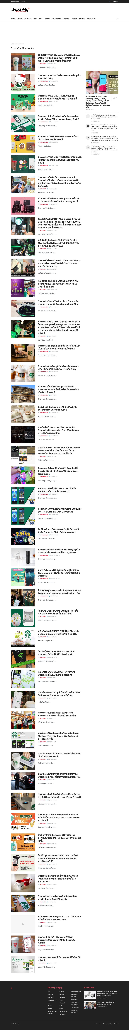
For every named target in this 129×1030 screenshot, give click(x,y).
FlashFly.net (18, 1024)
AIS (49, 992)
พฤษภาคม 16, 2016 (52, 616)
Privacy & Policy (107, 1024)
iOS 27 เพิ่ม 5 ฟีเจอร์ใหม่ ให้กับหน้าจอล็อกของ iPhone (106, 1003)
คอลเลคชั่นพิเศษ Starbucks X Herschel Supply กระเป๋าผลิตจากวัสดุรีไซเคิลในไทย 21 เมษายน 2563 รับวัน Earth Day (59, 263)
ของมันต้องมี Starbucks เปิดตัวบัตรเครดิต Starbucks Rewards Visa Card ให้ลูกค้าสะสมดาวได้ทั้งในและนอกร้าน (58, 430)
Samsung (28, 19)
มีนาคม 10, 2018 (54, 371)
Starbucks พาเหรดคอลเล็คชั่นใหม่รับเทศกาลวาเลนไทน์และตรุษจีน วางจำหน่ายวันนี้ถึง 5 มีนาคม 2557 (58, 878)
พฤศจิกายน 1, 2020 (52, 230)
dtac (49, 1003)
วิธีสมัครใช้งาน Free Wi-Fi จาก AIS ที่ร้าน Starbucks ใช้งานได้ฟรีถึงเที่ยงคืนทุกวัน (56, 653)
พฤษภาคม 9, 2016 (52, 657)
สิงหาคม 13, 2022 (54, 101)
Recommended (76, 992)
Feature (50, 1009)
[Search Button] (117, 18)
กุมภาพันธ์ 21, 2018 (54, 412)
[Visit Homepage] (20, 10)
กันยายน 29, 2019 (54, 307)
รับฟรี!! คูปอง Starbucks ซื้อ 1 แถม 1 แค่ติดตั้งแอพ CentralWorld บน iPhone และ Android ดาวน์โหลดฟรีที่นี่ (58, 858)
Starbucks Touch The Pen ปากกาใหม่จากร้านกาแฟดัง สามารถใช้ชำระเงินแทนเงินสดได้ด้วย (58, 303)
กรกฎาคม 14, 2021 (52, 189)
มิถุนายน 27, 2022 (54, 122)
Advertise (98, 1024)
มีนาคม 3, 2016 (51, 677)
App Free (50, 997)
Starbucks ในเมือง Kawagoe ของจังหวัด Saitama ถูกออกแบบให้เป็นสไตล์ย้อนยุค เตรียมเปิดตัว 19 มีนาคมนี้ (58, 389)
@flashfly (43, 922)
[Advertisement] (84, 9)
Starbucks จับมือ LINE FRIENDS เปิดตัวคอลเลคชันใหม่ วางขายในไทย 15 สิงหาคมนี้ (57, 97)
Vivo (35, 19)
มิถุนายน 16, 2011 (52, 963)
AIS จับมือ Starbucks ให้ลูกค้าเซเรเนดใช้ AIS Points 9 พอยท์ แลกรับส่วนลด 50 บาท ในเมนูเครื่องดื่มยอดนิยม (58, 283)
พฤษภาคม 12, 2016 (52, 637)
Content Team (44, 81)
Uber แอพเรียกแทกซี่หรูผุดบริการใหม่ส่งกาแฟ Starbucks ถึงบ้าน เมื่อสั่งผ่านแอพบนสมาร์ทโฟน (59, 775)
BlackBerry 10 (52, 1000)
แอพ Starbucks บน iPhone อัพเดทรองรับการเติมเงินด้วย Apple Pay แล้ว (59, 755)
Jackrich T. (43, 63)
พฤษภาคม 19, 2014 (52, 843)
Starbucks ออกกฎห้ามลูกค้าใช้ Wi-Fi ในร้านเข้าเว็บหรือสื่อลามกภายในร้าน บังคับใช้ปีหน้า (59, 347)
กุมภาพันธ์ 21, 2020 (52, 289)
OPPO (40, 19)
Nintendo (62, 1003)
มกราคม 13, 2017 (54, 494)
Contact (116, 1024)
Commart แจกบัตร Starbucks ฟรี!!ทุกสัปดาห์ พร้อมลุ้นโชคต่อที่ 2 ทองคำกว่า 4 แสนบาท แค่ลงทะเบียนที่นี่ (59, 817)
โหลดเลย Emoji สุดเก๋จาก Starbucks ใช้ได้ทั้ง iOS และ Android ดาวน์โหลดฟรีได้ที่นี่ (58, 612)
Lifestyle (62, 997)
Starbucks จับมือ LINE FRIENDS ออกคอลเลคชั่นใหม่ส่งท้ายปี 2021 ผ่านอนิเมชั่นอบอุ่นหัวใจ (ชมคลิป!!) (59, 159)
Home (13, 19)
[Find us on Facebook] (109, 1)
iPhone (47, 19)
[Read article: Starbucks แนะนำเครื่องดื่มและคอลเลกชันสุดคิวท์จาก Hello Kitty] (23, 82)
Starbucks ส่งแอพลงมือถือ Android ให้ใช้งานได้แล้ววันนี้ (59, 959)
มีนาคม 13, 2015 (52, 718)
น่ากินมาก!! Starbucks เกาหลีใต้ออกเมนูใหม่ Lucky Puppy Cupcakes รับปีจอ (57, 408)
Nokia (61, 1006)
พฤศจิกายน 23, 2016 (54, 555)
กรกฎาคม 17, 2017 (52, 456)
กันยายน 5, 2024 (54, 81)
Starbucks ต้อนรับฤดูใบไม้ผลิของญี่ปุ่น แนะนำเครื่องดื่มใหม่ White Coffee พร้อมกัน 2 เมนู (58, 367)
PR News (62, 1014)
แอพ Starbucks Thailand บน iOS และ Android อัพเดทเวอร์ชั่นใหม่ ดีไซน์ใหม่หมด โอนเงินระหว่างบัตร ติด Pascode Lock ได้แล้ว (59, 450)
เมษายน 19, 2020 (52, 269)
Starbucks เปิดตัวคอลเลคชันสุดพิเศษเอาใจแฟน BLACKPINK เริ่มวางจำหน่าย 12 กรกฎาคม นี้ (59, 200)
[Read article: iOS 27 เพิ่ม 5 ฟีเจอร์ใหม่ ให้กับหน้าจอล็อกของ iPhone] (90, 1005)
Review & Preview (78, 19)
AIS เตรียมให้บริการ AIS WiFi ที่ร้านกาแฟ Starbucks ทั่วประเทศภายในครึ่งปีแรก (56, 673)
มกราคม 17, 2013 (52, 922)
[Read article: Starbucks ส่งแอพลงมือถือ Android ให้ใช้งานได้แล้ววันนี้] (23, 964)
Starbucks (21, 43)
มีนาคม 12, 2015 (52, 741)
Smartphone (56, 19)
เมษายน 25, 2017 (54, 476)
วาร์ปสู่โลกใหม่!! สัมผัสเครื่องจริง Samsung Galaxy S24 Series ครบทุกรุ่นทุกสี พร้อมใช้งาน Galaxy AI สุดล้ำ (104, 117)
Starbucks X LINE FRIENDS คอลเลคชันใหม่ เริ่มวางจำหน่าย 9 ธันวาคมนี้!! (58, 138)
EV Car (50, 1006)
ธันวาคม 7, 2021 (54, 142)
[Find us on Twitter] (112, 1)
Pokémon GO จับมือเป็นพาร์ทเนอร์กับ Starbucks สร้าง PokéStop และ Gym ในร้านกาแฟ (59, 510)
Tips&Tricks (75, 1005)
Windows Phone (74, 1011)
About (92, 1024)
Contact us (115, 1)
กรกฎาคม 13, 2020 (52, 248)
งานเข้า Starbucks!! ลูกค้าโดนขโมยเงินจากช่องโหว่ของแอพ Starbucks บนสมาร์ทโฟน (59, 694)
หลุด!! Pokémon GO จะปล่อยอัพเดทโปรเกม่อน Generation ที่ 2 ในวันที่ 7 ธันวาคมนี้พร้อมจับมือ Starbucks (59, 572)
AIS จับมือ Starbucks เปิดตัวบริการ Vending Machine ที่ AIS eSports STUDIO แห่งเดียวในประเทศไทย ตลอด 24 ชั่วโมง (58, 242)
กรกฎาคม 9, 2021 (54, 204)
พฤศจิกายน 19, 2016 (54, 578)
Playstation (63, 1011)
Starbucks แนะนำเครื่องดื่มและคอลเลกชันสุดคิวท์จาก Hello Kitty (59, 77)
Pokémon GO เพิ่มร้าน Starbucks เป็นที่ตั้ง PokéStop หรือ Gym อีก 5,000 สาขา (57, 490)
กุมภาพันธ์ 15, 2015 (52, 759)
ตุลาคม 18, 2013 (52, 902)
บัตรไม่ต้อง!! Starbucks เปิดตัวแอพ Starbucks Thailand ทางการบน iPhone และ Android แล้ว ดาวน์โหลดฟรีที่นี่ (58, 735)
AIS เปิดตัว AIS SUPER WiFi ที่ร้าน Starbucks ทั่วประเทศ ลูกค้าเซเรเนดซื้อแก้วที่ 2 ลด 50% (58, 632)
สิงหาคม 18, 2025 (52, 63)
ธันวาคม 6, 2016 (54, 535)
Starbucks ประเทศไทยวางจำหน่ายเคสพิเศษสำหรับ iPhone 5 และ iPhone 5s (57, 898)
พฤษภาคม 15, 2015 (52, 698)
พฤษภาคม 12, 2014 (52, 864)
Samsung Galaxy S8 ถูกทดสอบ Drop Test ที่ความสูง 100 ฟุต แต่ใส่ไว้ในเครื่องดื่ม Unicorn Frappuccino (58, 470)
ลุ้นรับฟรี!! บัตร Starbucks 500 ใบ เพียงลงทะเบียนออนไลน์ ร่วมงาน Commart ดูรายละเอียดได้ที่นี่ (59, 837)
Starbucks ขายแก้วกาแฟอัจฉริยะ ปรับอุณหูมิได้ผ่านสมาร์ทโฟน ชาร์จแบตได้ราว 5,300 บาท (59, 551)
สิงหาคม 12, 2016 (54, 596)
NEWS (20, 19)
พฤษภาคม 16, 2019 (52, 336)
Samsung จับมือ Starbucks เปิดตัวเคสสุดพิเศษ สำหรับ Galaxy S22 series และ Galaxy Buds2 (58, 117)
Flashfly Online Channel (52, 1012)
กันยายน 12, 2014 (52, 779)
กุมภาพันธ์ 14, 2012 (52, 945)
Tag (16, 43)
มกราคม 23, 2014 (52, 884)
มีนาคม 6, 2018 (53, 395)
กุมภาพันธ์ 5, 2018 (54, 436)
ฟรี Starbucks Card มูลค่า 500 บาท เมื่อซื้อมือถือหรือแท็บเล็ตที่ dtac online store (59, 918)
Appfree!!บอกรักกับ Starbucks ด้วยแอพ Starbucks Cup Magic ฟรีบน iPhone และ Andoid (56, 939)
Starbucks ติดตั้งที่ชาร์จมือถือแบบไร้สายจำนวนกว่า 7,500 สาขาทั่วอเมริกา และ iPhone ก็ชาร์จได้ (59, 796)
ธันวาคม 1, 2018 (54, 351)
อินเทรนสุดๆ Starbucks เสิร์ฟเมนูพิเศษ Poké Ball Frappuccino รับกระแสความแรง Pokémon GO (59, 592)
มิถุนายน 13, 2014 (52, 800)
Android (50, 994)
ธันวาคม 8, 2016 (54, 514)
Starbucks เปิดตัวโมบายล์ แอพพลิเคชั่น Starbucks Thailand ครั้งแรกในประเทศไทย (57, 714)
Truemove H (75, 1008)
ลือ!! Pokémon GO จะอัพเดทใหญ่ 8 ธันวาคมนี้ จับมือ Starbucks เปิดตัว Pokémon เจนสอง (58, 531)
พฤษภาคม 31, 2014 (52, 823)
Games (66, 19)
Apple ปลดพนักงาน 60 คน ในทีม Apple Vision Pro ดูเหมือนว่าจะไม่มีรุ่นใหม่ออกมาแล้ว (107, 994)
